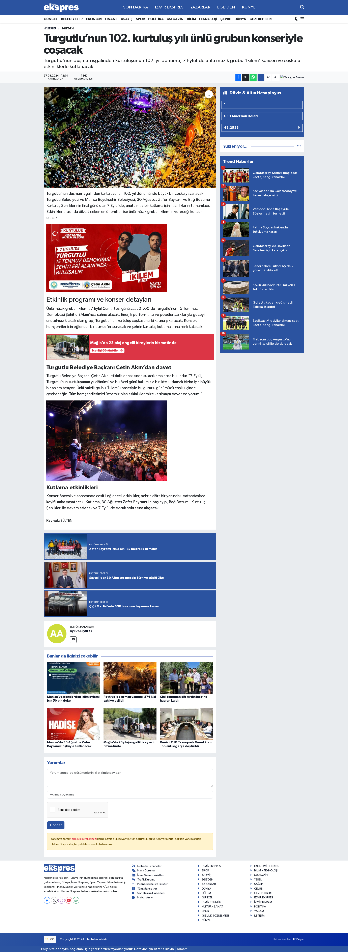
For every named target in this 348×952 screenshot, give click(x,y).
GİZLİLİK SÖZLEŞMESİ (215, 915)
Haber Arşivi (145, 897)
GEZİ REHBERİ (261, 19)
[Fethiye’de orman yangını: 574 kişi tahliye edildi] (130, 678)
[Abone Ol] (292, 77)
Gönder (56, 825)
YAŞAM (259, 911)
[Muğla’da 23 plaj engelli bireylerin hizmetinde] (130, 723)
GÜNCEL (51, 19)
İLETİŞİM (259, 915)
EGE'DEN (226, 7)
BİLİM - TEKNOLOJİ (202, 19)
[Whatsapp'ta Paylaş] (253, 77)
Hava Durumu (146, 870)
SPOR (140, 19)
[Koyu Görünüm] (297, 19)
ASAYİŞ (127, 19)
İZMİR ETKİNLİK (211, 902)
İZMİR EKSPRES (169, 7)
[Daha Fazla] (261, 77)
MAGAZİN (175, 19)
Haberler (50, 28)
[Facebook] (47, 900)
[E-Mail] (73, 639)
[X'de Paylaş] (245, 77)
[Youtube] (68, 900)
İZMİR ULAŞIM (263, 902)
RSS (52, 939)
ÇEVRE (225, 19)
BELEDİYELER (72, 19)
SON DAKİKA (135, 7)
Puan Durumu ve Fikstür (152, 884)
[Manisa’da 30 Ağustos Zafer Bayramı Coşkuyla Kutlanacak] (73, 723)
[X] (54, 900)
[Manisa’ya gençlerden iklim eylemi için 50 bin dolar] (73, 678)
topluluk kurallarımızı (83, 838)
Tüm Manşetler (147, 888)
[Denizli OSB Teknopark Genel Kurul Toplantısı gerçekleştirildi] (186, 723)
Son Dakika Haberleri (151, 893)
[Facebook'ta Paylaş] (238, 77)
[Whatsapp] (76, 900)
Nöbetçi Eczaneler (149, 866)
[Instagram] (61, 900)
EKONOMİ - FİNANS (101, 19)
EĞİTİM (206, 893)
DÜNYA (240, 19)
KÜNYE (249, 7)
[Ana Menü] (301, 19)
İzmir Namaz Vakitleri (150, 875)
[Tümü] (299, 146)
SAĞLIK (258, 884)
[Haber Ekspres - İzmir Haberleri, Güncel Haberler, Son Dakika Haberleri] (61, 7)
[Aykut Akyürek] (56, 633)
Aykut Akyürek (81, 631)
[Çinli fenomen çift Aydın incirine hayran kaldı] (186, 678)
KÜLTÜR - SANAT (212, 906)
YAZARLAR (200, 7)
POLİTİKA (156, 19)
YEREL (258, 879)
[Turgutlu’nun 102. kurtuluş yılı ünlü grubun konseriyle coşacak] (130, 137)
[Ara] (302, 7)
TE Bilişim (298, 939)
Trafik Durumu (146, 879)
